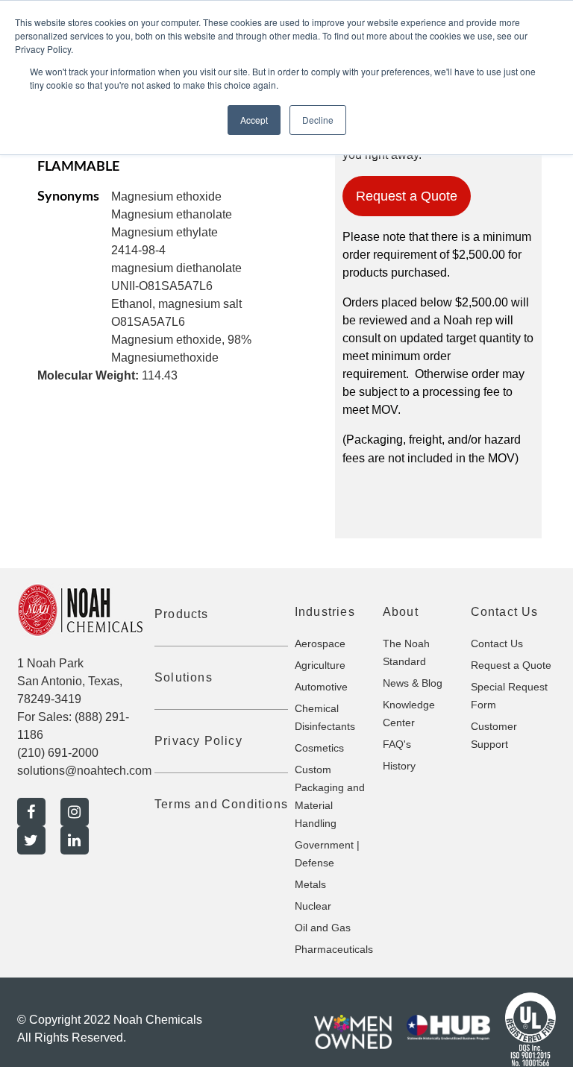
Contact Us (497, 643)
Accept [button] (254, 119)
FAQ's (397, 744)
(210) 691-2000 (57, 752)
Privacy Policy (198, 740)
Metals (310, 884)
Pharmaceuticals (334, 949)
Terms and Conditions (221, 804)
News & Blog (412, 683)
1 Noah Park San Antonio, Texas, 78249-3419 (69, 681)
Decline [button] (318, 119)
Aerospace (320, 643)
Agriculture (320, 665)
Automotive (321, 687)
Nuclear (313, 906)
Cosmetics (319, 748)
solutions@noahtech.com (84, 770)
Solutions (183, 677)
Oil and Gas (323, 928)
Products (181, 614)
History (399, 766)
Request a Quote (406, 196)
